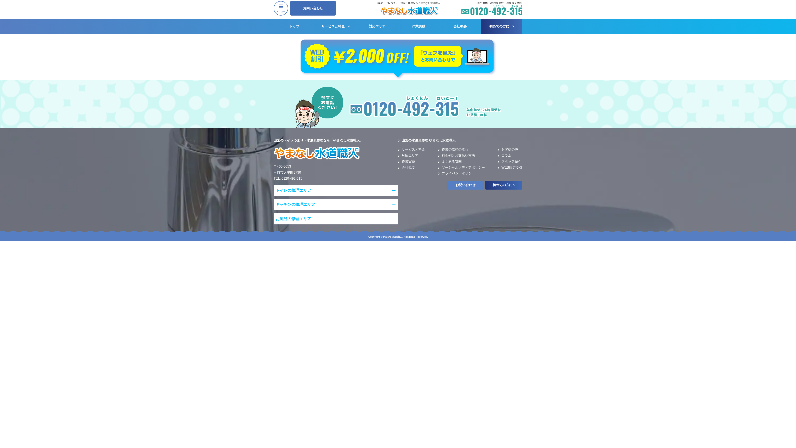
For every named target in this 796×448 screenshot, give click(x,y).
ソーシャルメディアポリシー (463, 167)
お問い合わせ (313, 8)
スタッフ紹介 (511, 161)
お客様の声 (509, 149)
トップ (294, 26)
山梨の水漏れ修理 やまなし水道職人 (429, 140)
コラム (506, 155)
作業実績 (418, 26)
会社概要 (460, 26)
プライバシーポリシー (458, 173)
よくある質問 (452, 161)
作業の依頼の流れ (455, 149)
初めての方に (499, 26)
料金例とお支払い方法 (458, 155)
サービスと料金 (333, 26)
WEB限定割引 (511, 167)
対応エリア (377, 26)
